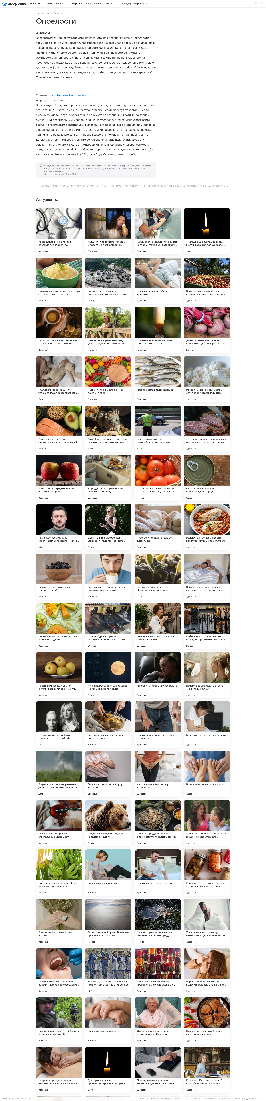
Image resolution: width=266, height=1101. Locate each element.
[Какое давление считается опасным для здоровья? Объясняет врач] (59, 231)
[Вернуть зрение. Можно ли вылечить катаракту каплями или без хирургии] (207, 971)
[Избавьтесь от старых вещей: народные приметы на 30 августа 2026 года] (207, 626)
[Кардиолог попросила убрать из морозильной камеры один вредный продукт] (108, 231)
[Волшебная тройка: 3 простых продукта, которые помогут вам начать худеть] (207, 527)
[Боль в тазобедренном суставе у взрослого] (158, 724)
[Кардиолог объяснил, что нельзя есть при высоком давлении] (59, 330)
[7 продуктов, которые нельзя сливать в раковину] (108, 478)
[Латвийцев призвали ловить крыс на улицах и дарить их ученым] (108, 429)
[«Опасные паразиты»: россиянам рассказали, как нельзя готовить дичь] (207, 429)
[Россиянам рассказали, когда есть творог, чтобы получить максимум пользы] (207, 379)
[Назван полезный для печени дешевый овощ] (108, 379)
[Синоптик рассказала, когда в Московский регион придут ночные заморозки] (158, 922)
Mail (5, 1099)
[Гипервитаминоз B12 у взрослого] (158, 675)
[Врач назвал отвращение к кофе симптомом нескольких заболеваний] (108, 577)
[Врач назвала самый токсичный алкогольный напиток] (158, 330)
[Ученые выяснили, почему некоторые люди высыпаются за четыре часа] (207, 922)
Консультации (43, 13)
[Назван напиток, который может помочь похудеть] (158, 626)
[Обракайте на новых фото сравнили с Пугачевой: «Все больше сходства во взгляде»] (59, 724)
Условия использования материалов (167, 1099)
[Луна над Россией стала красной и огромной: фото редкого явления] (108, 675)
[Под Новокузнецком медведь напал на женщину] (108, 823)
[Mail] (4, 3)
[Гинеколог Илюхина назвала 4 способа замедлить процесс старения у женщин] (207, 1070)
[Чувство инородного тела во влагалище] (158, 527)
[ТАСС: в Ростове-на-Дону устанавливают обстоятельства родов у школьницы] (59, 379)
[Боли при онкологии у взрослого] (207, 724)
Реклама (26, 1099)
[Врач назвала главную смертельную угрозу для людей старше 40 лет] (59, 429)
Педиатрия (59, 13)
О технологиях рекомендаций (216, 1099)
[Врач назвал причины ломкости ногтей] (59, 922)
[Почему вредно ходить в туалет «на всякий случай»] (207, 675)
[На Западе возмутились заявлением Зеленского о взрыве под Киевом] (59, 527)
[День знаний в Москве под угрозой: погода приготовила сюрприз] (108, 527)
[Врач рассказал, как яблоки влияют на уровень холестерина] (207, 281)
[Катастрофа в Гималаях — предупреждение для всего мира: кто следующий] (108, 281)
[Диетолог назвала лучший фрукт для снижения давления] (59, 872)
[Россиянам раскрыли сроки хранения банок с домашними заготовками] (158, 971)
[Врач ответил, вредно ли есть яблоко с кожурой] (59, 478)
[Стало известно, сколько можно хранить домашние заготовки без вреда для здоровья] (207, 872)
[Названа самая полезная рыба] (158, 379)
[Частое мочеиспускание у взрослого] (158, 774)
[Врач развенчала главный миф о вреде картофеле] (108, 724)
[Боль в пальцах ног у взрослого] (207, 774)
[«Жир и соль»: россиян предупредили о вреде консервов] (207, 478)
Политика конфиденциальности (246, 1099)
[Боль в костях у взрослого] (108, 1020)
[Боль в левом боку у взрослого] (158, 872)
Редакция (143, 1099)
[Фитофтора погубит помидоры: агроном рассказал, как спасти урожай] (158, 478)
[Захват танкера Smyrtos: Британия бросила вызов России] (108, 922)
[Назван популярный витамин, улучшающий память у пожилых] (108, 330)
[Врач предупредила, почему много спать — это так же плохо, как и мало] (207, 577)
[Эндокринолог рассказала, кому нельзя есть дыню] (59, 626)
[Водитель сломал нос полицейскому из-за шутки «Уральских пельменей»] (158, 429)
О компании (14, 1099)
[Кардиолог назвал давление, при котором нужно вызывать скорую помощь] (158, 231)
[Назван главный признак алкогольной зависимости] (59, 823)
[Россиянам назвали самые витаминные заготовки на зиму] (59, 675)
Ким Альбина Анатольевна (68, 95)
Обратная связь (193, 1099)
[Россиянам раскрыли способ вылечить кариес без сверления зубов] (59, 971)
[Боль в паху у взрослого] (108, 872)
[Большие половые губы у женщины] (158, 281)
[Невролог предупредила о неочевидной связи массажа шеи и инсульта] (59, 1070)
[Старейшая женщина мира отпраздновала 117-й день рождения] (158, 1020)
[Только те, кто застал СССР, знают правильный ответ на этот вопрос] (108, 971)
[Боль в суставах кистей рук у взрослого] (108, 774)
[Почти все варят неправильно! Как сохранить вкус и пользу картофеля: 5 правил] (59, 281)
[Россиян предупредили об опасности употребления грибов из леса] (158, 823)
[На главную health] (16, 3)
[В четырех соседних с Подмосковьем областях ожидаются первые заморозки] (158, 577)
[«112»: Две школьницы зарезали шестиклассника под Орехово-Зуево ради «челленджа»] (207, 231)
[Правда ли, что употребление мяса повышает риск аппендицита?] (207, 1020)
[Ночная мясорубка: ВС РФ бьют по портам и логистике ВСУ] (59, 1020)
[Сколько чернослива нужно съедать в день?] (59, 577)
